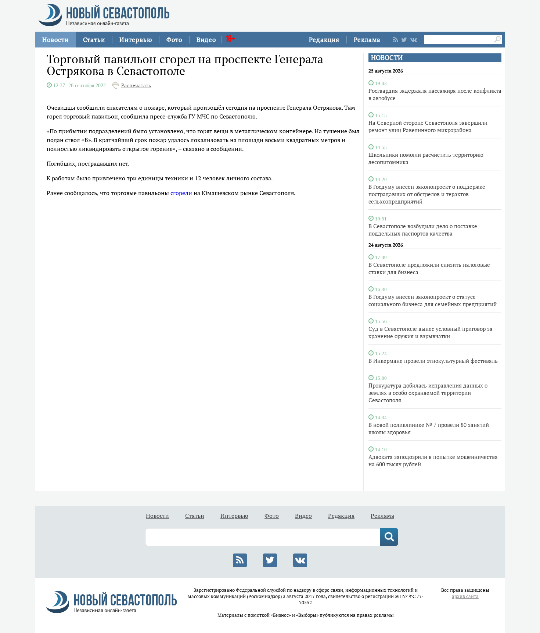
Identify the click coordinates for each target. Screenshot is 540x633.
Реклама (367, 39)
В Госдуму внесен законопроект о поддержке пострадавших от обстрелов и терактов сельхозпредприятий (426, 194)
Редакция (324, 39)
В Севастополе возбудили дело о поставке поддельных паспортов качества (422, 229)
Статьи (94, 39)
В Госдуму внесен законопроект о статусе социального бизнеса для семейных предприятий (432, 300)
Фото (174, 39)
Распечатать (136, 85)
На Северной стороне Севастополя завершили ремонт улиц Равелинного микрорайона (427, 126)
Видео (206, 39)
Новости (55, 39)
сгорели (181, 193)
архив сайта (465, 596)
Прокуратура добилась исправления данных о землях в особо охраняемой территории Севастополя (427, 393)
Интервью (135, 39)
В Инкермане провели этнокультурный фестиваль (433, 360)
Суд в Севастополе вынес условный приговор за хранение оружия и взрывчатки (430, 332)
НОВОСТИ (387, 57)
